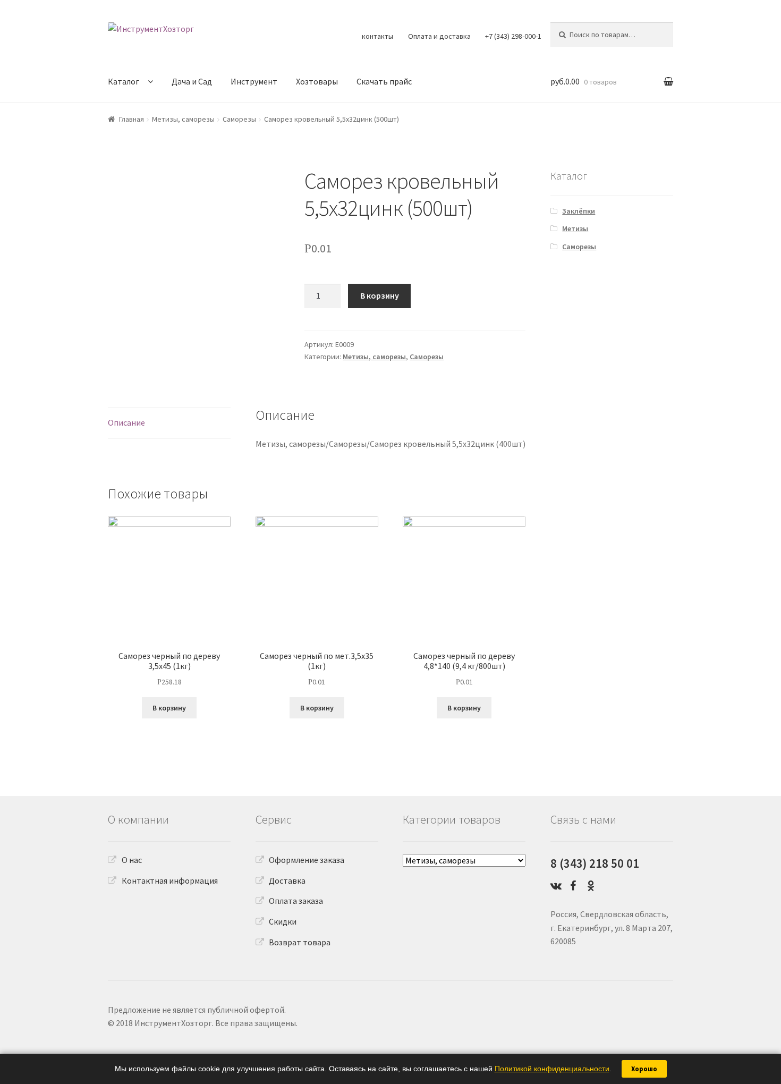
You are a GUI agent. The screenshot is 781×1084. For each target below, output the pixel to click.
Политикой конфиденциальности (552, 1068)
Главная (131, 119)
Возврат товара (299, 942)
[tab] (169, 423)
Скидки (282, 921)
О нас (132, 859)
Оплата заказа (296, 900)
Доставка (287, 880)
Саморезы (239, 119)
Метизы (575, 228)
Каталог (123, 81)
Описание (126, 422)
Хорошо (644, 1068)
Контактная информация (170, 880)
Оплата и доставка (439, 36)
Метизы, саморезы (183, 119)
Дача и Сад (192, 81)
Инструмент (254, 81)
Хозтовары (317, 81)
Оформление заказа (306, 859)
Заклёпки (578, 211)
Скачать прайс (384, 81)
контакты (377, 36)
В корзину (379, 295)
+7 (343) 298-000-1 (513, 36)
